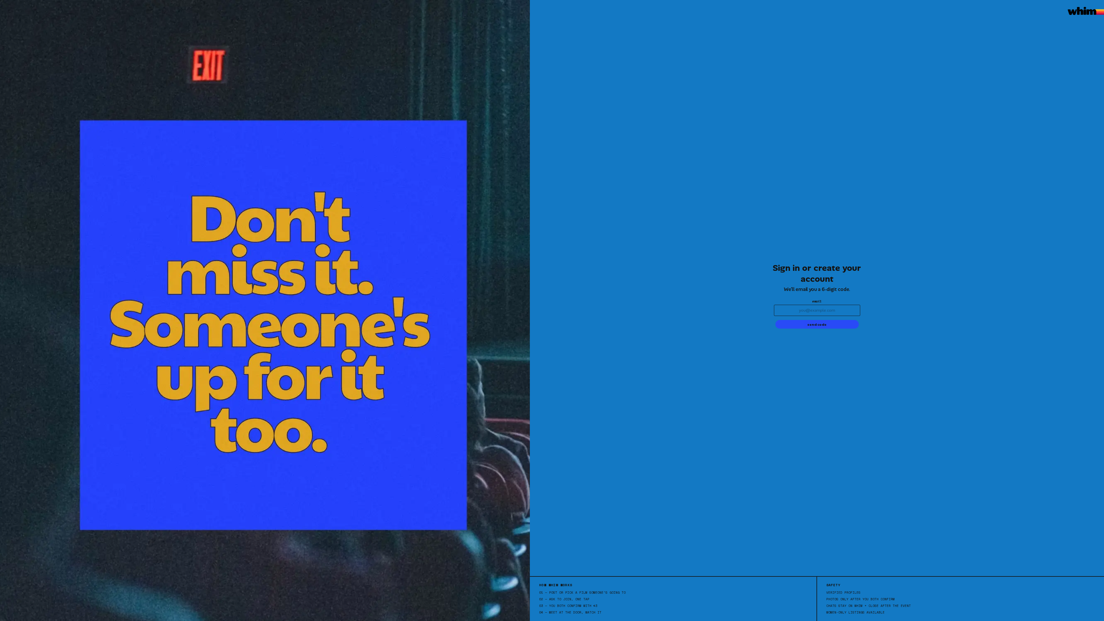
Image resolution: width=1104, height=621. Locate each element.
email (817, 301)
